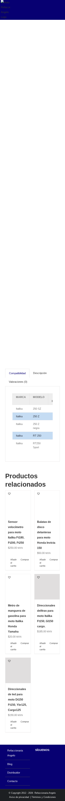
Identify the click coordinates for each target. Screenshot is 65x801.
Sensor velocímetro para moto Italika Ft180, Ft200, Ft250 (16, 532)
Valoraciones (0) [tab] (18, 381)
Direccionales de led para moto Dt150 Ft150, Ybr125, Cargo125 (17, 699)
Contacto (12, 781)
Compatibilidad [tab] (17, 373)
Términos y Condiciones (44, 797)
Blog (9, 764)
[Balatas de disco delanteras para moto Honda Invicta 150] (47, 503)
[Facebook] (36, 759)
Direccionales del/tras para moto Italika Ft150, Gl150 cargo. (46, 616)
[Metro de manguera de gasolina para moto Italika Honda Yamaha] (18, 586)
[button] (9, 493)
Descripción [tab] (40, 373)
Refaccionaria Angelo (15, 753)
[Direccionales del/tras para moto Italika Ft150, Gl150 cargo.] (47, 586)
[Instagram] (42, 759)
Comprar (24, 559)
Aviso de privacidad (19, 797)
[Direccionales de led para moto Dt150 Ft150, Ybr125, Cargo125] (18, 670)
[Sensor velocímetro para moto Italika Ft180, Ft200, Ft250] (18, 503)
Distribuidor (13, 772)
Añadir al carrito (13, 562)
